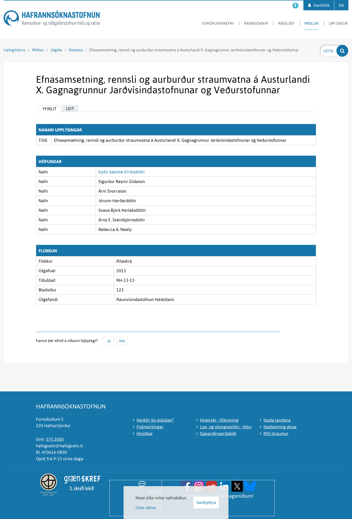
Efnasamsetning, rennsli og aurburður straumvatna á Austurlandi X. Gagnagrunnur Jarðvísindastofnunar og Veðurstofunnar (194, 50)
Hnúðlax (144, 433)
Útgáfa (56, 50)
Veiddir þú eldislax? (155, 420)
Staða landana (277, 420)
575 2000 (55, 439)
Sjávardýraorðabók (218, 433)
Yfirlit (49, 108)
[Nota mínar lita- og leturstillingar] (295, 5)
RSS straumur (276, 433)
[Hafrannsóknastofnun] (52, 19)
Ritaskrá (76, 50)
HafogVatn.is (14, 50)
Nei (122, 341)
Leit (70, 108)
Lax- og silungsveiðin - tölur (226, 426)
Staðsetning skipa (279, 426)
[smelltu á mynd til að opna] (186, 486)
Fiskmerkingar (150, 426)
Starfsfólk (321, 5)
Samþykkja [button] (206, 502)
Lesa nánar (146, 507)
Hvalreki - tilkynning (219, 420)
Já (109, 341)
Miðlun (38, 50)
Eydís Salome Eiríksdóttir (121, 171)
